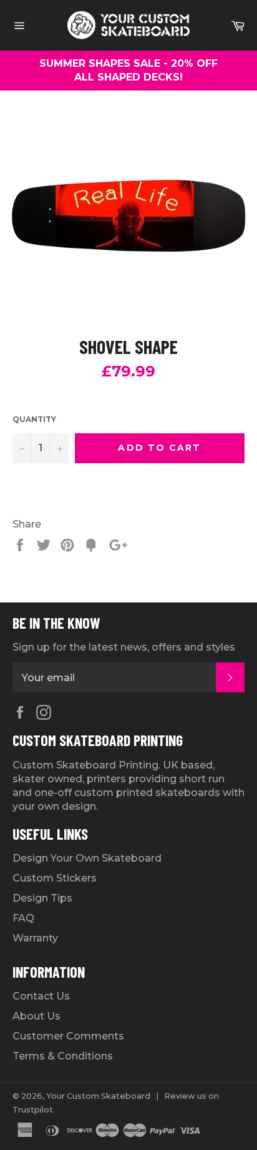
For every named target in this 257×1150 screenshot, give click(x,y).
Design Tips (42, 898)
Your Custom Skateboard (98, 1096)
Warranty (35, 938)
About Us (36, 1016)
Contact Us (41, 996)
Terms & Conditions (62, 1056)
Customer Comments (68, 1036)
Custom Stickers (54, 878)
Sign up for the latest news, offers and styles (123, 647)
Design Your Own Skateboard (87, 858)
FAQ (23, 918)
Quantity (34, 419)
